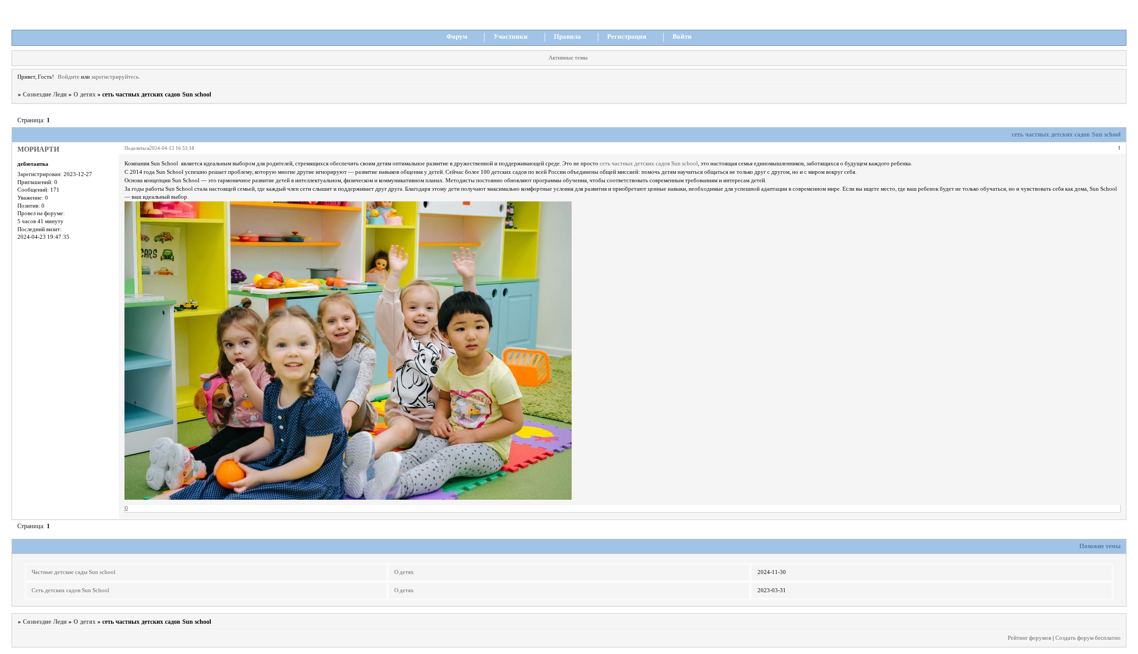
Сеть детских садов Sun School (70, 590)
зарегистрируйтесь (115, 77)
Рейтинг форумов (1029, 638)
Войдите (69, 77)
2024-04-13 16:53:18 (171, 148)
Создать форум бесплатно (1088, 638)
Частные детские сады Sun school (74, 572)
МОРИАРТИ (38, 149)
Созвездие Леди (45, 94)
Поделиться (136, 148)
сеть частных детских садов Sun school (649, 163)
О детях (84, 94)
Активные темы (568, 58)
